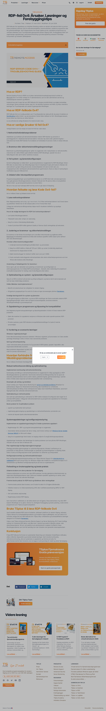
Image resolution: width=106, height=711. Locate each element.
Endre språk (61, 357)
